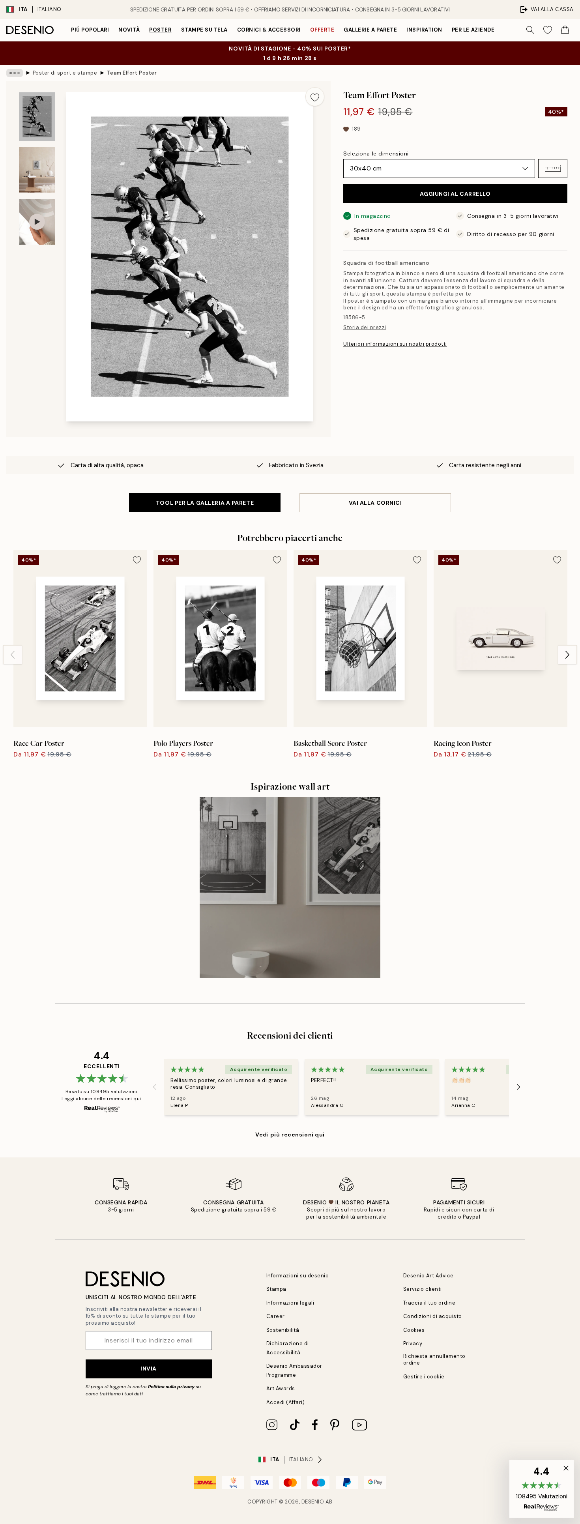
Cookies (414, 1330)
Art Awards (280, 1388)
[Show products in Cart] (565, 30)
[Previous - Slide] (12, 654)
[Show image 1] (37, 116)
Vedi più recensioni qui (290, 1134)
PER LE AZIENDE (473, 29)
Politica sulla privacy (172, 1387)
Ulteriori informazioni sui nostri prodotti (395, 344)
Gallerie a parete (370, 29)
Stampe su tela (204, 29)
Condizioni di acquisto (432, 1316)
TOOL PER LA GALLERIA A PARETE (205, 502)
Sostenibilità (282, 1330)
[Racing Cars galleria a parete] (290, 887)
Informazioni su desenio (297, 1275)
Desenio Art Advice (428, 1275)
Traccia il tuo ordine (429, 1302)
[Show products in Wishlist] (547, 30)
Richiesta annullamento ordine (434, 1359)
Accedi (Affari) (285, 1402)
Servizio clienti (422, 1289)
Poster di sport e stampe (65, 72)
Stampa (276, 1289)
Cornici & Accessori (269, 29)
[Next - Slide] (567, 654)
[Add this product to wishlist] (314, 96)
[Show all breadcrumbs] (14, 73)
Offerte (322, 29)
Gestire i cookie (424, 1376)
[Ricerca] (530, 30)
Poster (160, 29)
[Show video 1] (37, 222)
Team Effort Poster (132, 72)
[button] (552, 168)
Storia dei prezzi (364, 327)
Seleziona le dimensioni (376, 153)
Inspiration (424, 29)
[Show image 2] (37, 170)
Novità (129, 29)
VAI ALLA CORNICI (375, 502)
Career (275, 1316)
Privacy (413, 1343)
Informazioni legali (290, 1302)
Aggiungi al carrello (455, 193)
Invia (148, 1368)
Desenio (312, 1501)
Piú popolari (90, 29)
